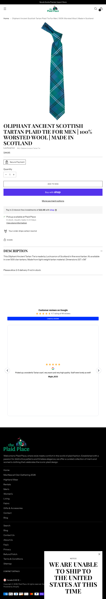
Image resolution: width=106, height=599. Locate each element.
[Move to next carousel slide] (100, 290)
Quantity (7, 169)
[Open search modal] (95, 8)
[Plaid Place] (53, 8)
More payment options (53, 201)
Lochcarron (9, 148)
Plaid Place (22, 584)
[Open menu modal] (4, 8)
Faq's (6, 544)
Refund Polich (10, 554)
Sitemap (7, 563)
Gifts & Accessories (13, 508)
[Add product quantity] (6, 174)
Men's (6, 489)
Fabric (6, 503)
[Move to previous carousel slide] (94, 290)
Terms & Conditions (13, 559)
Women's (8, 494)
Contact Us (8, 535)
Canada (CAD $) (13, 580)
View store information (16, 223)
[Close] (99, 554)
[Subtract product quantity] (13, 174)
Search (6, 525)
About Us (8, 540)
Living (6, 498)
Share (10, 240)
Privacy (7, 549)
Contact (7, 513)
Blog (5, 517)
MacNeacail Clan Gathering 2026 (19, 475)
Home (6, 18)
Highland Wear (10, 479)
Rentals (7, 484)
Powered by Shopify (11, 587)
